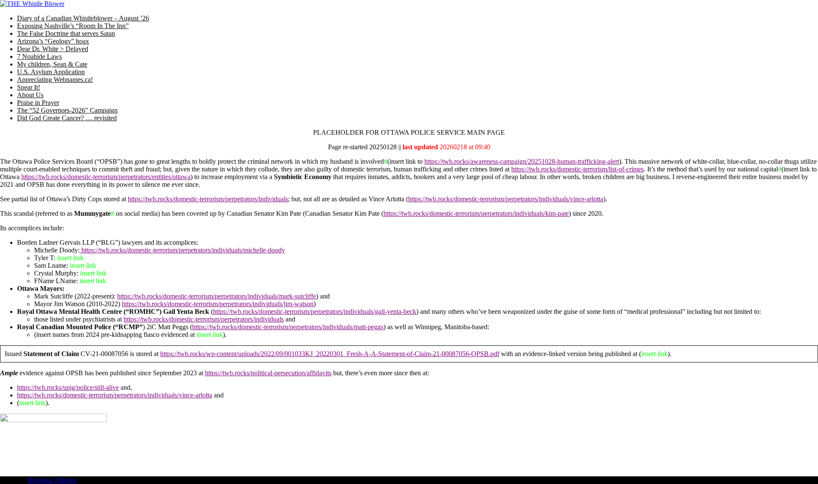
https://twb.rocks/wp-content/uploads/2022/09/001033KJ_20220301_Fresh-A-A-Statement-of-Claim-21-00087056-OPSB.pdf (329, 353)
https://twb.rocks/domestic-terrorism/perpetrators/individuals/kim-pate (476, 213)
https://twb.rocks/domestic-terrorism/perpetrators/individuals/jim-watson (218, 303)
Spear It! (28, 87)
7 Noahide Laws (39, 56)
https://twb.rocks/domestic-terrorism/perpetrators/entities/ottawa (105, 176)
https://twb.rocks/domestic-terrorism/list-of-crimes (577, 169)
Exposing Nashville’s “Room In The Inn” (73, 25)
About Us (30, 95)
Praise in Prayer (38, 102)
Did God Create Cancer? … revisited (67, 118)
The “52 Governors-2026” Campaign (67, 110)
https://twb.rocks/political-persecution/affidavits (268, 373)
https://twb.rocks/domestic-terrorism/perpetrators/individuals (208, 199)
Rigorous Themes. (52, 480)
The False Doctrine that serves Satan (66, 33)
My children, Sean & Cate (52, 64)
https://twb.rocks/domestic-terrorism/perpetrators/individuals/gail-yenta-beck (314, 311)
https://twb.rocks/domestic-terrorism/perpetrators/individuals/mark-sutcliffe (216, 296)
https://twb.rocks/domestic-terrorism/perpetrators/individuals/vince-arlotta (505, 199)
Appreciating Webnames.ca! (55, 79)
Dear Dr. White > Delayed (52, 48)
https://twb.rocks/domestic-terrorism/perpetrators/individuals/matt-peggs (287, 326)
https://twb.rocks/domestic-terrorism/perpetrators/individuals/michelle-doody (182, 250)
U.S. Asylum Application (51, 71)
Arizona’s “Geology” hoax (53, 41)
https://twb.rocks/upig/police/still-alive (68, 387)
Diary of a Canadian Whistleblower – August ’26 (83, 18)
